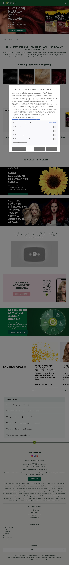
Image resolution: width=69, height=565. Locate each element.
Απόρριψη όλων (39, 148)
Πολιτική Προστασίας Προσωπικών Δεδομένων (26, 119)
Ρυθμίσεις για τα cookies (20, 142)
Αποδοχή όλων (51, 148)
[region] (34, 118)
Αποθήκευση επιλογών (19, 148)
